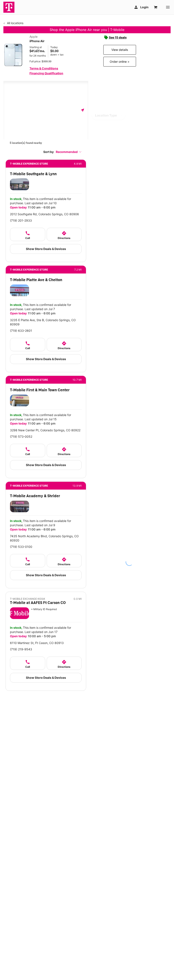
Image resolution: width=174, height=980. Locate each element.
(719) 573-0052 (21, 436)
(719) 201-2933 (21, 220)
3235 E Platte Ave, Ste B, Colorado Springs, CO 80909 (43, 322)
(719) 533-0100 (21, 546)
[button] (69, 152)
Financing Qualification (46, 73)
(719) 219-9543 (21, 649)
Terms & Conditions (43, 68)
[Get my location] (82, 110)
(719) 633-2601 (21, 330)
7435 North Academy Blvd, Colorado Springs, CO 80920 (44, 538)
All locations (14, 23)
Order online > (119, 61)
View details (119, 49)
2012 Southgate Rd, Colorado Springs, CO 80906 (44, 214)
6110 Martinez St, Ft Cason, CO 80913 (37, 643)
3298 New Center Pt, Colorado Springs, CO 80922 (45, 430)
